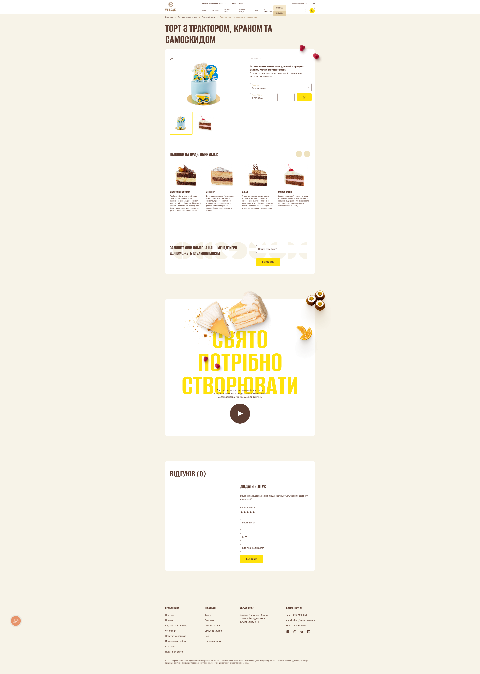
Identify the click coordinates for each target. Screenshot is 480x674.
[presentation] (299, 154)
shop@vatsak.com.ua (304, 620)
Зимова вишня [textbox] (259, 88)
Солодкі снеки (227, 10)
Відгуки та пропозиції (176, 625)
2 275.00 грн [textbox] (258, 98)
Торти (204, 10)
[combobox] (281, 87)
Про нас (169, 615)
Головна (169, 17)
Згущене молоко (242, 10)
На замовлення (268, 10)
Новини (169, 620)
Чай (256, 10)
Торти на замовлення (187, 17)
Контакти (170, 646)
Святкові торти (208, 17)
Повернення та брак (175, 641)
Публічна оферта (174, 651)
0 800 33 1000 (237, 4)
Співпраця (170, 630)
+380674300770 (299, 615)
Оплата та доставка (175, 636)
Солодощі (215, 10)
